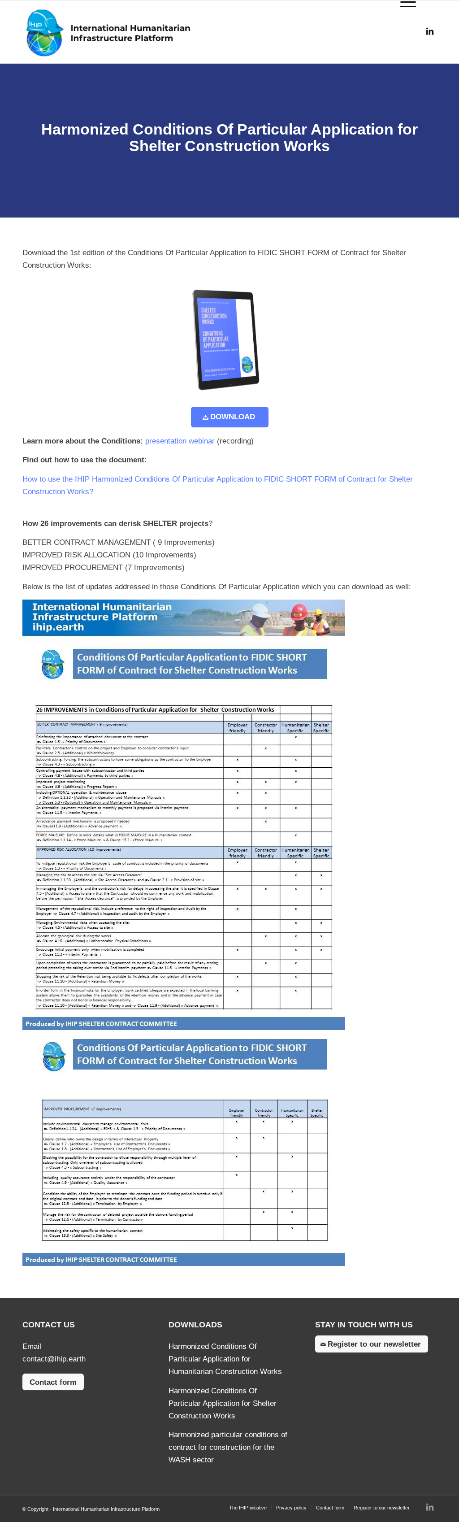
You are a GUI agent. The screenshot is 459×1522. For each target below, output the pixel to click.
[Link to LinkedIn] (430, 31)
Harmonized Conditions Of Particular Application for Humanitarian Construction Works (225, 1359)
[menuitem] (248, 1507)
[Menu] (403, 31)
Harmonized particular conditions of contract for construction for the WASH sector (228, 1447)
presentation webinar (181, 441)
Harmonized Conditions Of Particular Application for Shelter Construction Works (223, 1403)
